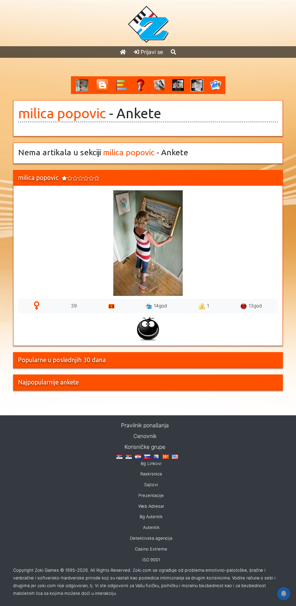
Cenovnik (144, 436)
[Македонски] (166, 456)
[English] (175, 456)
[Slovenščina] (147, 456)
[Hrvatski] (138, 456)
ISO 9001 (151, 559)
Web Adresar (151, 506)
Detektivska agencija (151, 538)
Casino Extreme (151, 549)
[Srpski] (129, 456)
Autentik (151, 527)
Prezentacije (151, 495)
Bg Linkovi (151, 463)
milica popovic (62, 113)
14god (160, 306)
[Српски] (119, 456)
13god (255, 306)
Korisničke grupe (144, 446)
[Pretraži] (173, 52)
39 (74, 306)
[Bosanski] (156, 456)
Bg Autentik (151, 516)
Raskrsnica (151, 474)
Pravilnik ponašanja (145, 425)
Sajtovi (151, 484)
